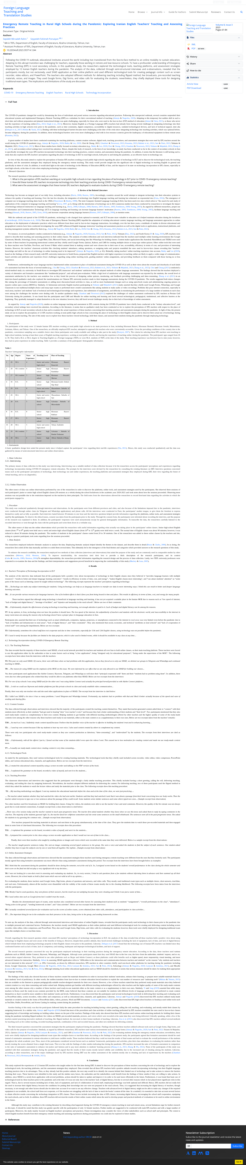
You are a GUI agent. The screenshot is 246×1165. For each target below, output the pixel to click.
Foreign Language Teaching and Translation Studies (18, 11)
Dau (38, 124)
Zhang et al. (23, 146)
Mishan (163, 979)
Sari (156, 143)
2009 (128, 207)
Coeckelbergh (11, 220)
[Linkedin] (194, 1153)
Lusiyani (76, 966)
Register (235, 2)
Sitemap (6, 1148)
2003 (139, 207)
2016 (162, 198)
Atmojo (117, 118)
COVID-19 (8, 92)
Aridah (36, 1056)
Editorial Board (9, 1139)
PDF (197, 48)
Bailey (67, 143)
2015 (177, 979)
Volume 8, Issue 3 (224, 24)
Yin (119, 448)
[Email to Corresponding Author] (60, 38)
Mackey (133, 561)
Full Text (12, 101)
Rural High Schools (74, 92)
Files (192, 37)
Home (131, 12)
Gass (141, 561)
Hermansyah (26, 1056)
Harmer (95, 207)
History (193, 56)
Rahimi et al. (143, 143)
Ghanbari (104, 143)
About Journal (8, 1136)
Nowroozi (115, 143)
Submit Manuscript (198, 12)
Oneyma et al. (28, 220)
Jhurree (85, 195)
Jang (157, 234)
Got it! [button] (238, 1162)
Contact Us (229, 12)
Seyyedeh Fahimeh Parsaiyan (44, 38)
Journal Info (157, 12)
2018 (22, 212)
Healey (68, 201)
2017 (20, 130)
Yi (151, 234)
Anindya (86, 966)
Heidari (26, 130)
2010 (28, 555)
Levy (60, 204)
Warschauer (58, 201)
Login (219, 2)
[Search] (240, 12)
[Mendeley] (201, 1153)
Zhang (130, 1047)
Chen (155, 121)
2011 (124, 448)
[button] (69, 1162)
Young (133, 207)
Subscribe (237, 1146)
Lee (74, 143)
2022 (44, 124)
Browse (141, 12)
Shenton (35, 555)
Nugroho (126, 118)
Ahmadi (16, 212)
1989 (22, 558)
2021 (161, 121)
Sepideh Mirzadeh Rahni (15, 38)
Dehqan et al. (11, 130)
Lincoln (16, 558)
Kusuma (9, 135)
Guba (8, 558)
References (13, 1119)
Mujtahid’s (108, 285)
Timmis (171, 979)
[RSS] (207, 1153)
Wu (137, 1047)
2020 (133, 118)
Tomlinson (120, 207)
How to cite (195, 70)
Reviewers (216, 12)
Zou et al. (123, 1019)
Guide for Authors (177, 12)
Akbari (43, 960)
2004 (43, 555)
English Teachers (54, 92)
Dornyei (120, 332)
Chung (117, 146)
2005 (92, 195)
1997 (65, 204)
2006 (79, 195)
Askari (148, 121)
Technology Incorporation (98, 92)
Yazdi (33, 130)
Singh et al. (51, 124)
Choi (110, 146)
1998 (74, 201)
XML (193, 44)
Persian (11, 2)
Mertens (20, 555)
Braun (149, 545)
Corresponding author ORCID (77, 1137)
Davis (73, 195)
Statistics (194, 77)
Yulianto (153, 146)
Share (193, 63)
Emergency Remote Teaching (30, 92)
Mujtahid (163, 146)
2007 (101, 207)
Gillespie (81, 207)
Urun (156, 198)
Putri (163, 143)
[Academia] (188, 1153)
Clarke (157, 545)
